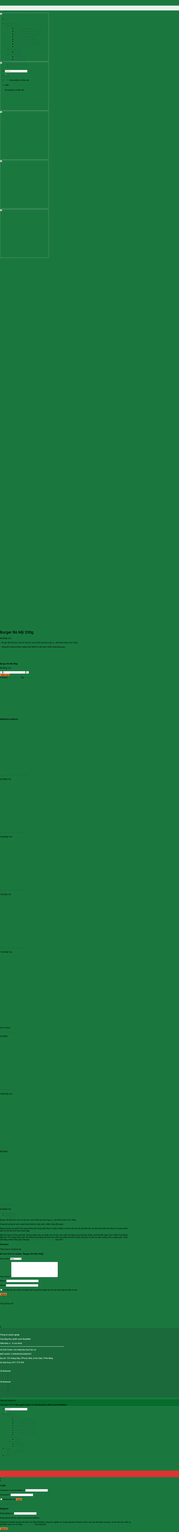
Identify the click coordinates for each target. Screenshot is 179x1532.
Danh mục (9, 1414)
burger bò (28, 677)
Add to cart (5, 675)
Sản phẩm (14, 1416)
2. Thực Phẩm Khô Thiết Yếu (26, 1421)
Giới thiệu (14, 1377)
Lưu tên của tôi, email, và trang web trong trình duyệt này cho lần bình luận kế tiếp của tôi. (40, 1290)
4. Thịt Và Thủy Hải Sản (24, 1428)
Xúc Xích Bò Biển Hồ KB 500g (12, 832)
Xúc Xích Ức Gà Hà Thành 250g (13, 890)
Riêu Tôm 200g (6, 1205)
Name (3, 1281)
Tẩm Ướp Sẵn (32, 11)
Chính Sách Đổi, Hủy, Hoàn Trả (22, 1391)
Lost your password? (9, 1504)
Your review (5, 1276)
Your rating (5, 1259)
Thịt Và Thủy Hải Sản (16, 11)
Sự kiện (13, 1453)
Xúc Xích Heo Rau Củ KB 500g (13, 948)
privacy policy (28, 1524)
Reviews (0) (10, 1215)
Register (4, 1529)
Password (5, 1495)
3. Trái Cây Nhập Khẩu (24, 1425)
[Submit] (6, 1412)
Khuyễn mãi (14, 1437)
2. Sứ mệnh (19, 1446)
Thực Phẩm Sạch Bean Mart (42, 1239)
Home (2, 11)
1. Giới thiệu (19, 1444)
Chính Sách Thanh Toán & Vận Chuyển (25, 1386)
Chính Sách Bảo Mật (18, 1388)
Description (10, 1213)
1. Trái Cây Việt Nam (23, 1418)
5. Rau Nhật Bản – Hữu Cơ (26, 1430)
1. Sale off (19, 1439)
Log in (19, 1499)
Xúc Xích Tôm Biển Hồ (9, 1089)
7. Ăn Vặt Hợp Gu (22, 1435)
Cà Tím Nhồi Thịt (7, 1032)
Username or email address (12, 1490)
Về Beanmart (15, 1441)
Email (3, 1285)
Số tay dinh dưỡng (17, 1451)
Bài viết (8, 1448)
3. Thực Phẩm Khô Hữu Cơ (26, 1423)
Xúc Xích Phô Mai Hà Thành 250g (14, 775)
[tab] (66, 1213)
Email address (7, 1513)
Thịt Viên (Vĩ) (5, 1147)
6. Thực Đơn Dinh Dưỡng (25, 1432)
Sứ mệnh (13, 1375)
